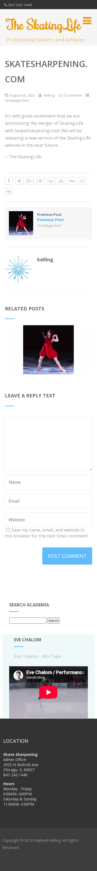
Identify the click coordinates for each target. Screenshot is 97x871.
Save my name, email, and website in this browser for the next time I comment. (47, 533)
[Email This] (82, 181)
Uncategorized (17, 100)
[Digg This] (72, 181)
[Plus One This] (30, 181)
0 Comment (72, 95)
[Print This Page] (9, 191)
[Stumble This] (61, 181)
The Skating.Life (43, 24)
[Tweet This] (19, 181)
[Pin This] (40, 181)
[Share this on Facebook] (9, 181)
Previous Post (50, 217)
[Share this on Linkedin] (51, 181)
